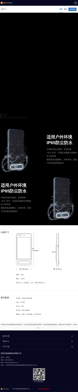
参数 (65, 9)
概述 (61, 9)
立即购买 (72, 9)
